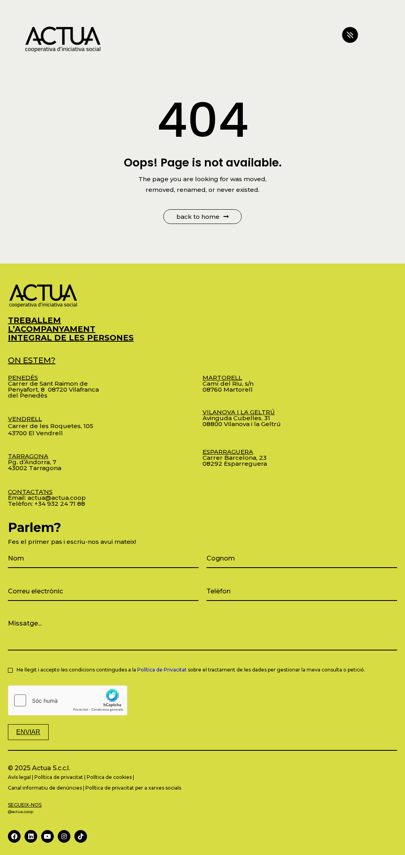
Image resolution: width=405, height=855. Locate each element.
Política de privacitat (58, 777)
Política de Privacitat (162, 670)
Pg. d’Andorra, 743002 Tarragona (34, 462)
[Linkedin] (31, 836)
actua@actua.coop (57, 497)
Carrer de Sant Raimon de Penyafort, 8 (48, 383)
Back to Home (198, 216)
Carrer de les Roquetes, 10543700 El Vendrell (50, 426)
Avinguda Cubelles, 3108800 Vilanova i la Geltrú (241, 418)
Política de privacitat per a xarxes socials (133, 788)
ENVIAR (28, 732)
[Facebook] (14, 836)
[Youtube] (47, 836)
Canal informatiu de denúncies (45, 788)
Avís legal (19, 777)
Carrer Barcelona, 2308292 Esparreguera (234, 457)
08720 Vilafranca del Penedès (53, 392)
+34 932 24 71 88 (59, 503)
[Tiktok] (80, 836)
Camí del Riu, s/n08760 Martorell (228, 383)
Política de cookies (109, 777)
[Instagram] (64, 836)
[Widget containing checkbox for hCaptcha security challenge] (67, 700)
